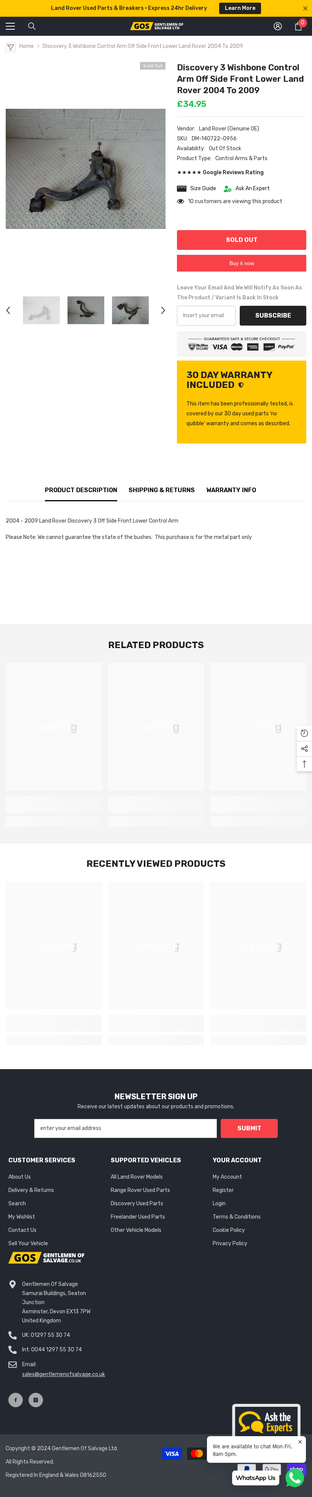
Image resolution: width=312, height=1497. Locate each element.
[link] (54, 808)
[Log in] (278, 26)
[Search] (32, 26)
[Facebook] (15, 1400)
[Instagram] (36, 1400)
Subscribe (273, 315)
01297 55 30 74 (50, 1335)
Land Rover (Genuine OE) (229, 129)
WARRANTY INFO (231, 490)
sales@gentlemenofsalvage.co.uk (63, 1374)
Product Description (81, 490)
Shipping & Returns (162, 490)
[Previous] (8, 310)
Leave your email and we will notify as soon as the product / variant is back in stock (239, 292)
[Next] (163, 310)
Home (26, 46)
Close (305, 8)
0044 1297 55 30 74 (56, 1349)
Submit (249, 1128)
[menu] (10, 26)
